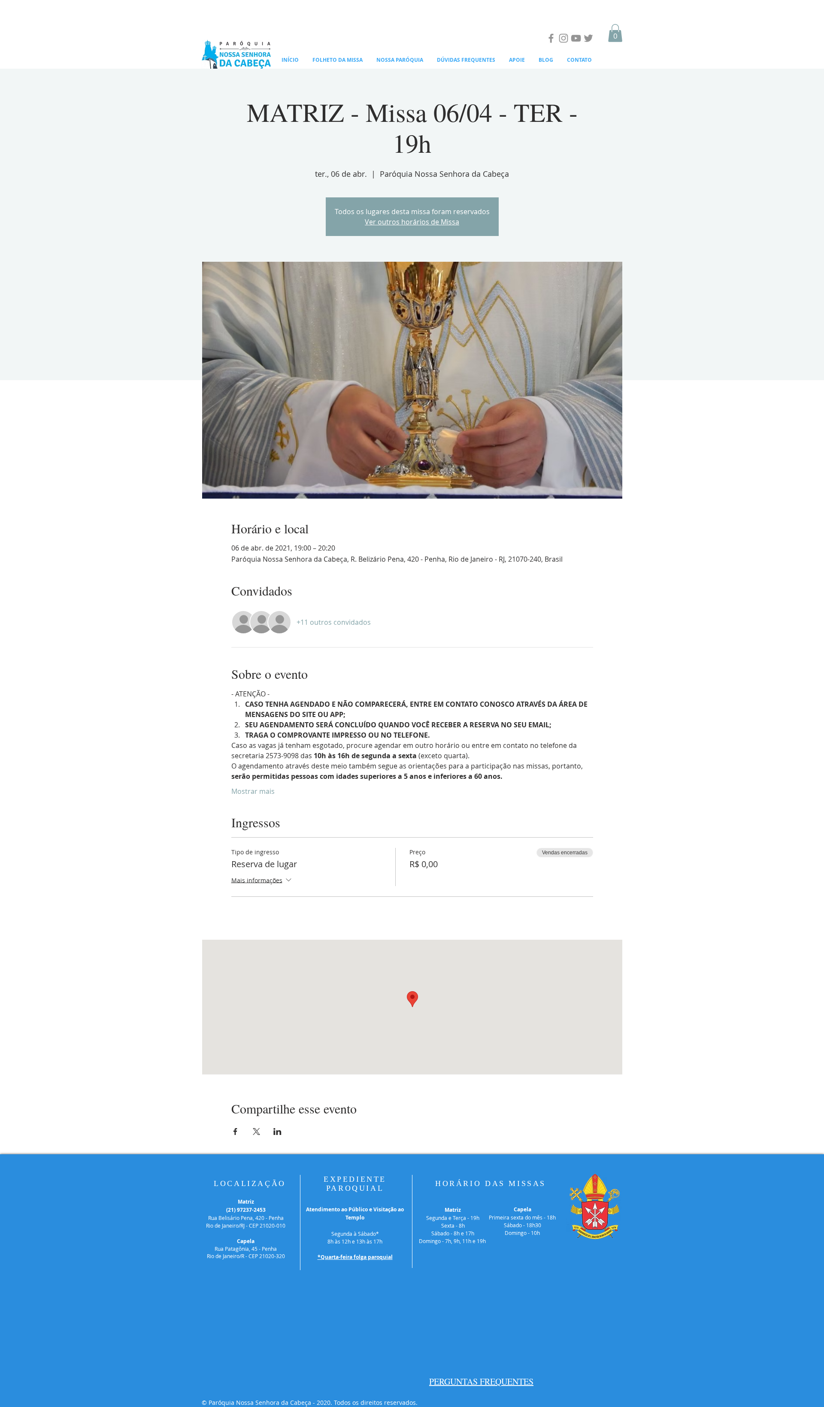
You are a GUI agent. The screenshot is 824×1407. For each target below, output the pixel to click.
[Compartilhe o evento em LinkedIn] (277, 1131)
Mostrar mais (253, 791)
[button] (615, 33)
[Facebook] (551, 38)
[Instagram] (563, 38)
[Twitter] (588, 38)
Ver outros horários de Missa (412, 222)
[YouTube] (576, 38)
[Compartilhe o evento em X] (256, 1131)
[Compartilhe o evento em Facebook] (235, 1131)
